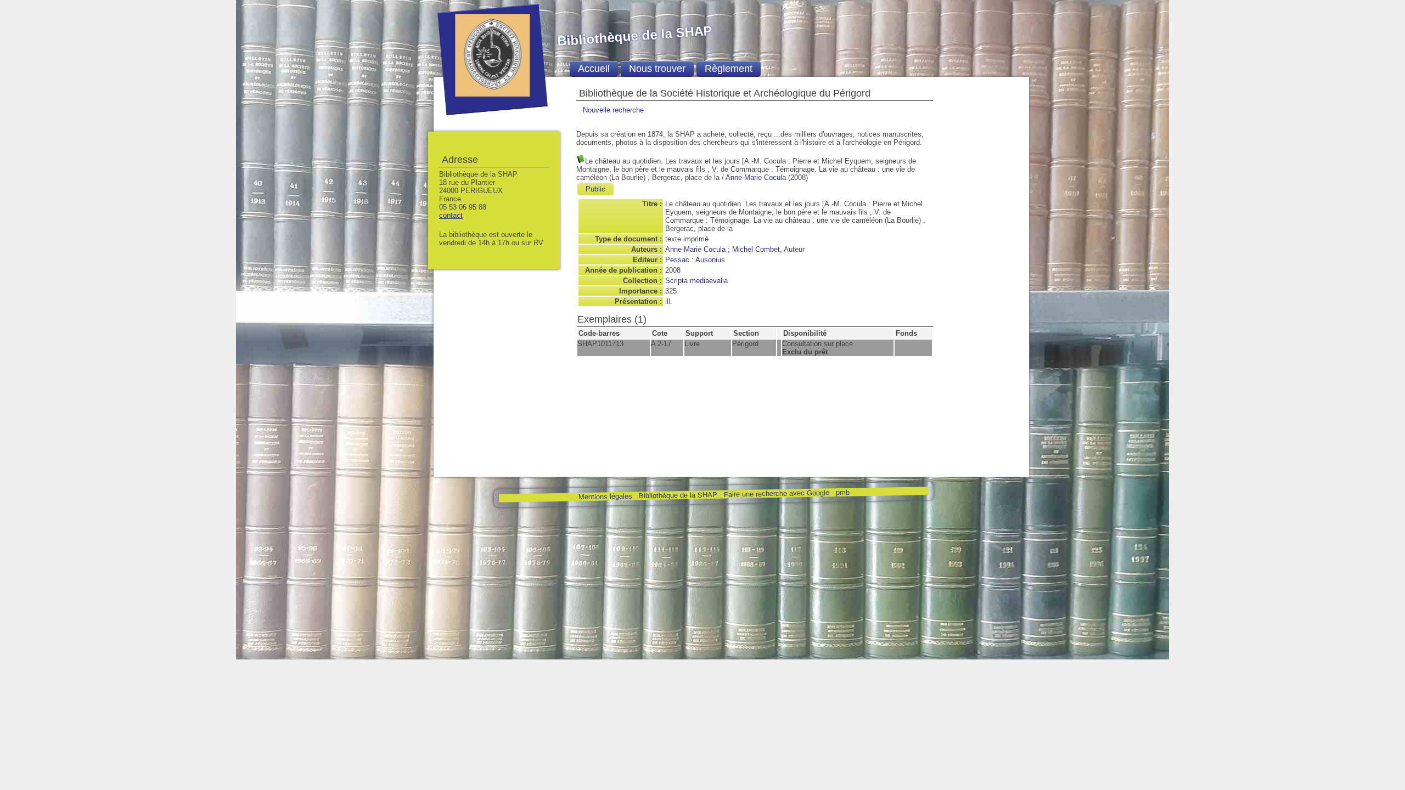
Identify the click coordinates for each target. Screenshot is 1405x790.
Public (595, 189)
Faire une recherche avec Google (776, 493)
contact (451, 215)
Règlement (728, 68)
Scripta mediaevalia (696, 280)
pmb (842, 492)
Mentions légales (605, 496)
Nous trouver (657, 68)
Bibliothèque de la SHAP (677, 495)
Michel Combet (756, 249)
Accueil (594, 68)
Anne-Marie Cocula (756, 177)
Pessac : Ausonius (695, 260)
